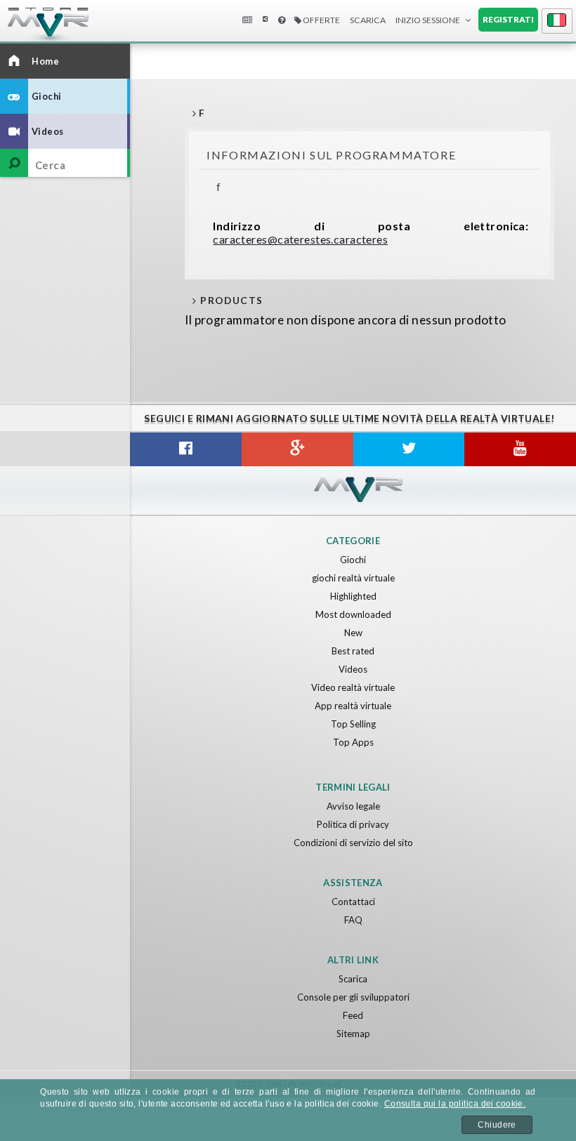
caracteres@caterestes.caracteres (300, 239)
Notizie (246, 20)
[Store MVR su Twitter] (409, 449)
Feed (353, 1015)
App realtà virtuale (353, 705)
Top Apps (353, 742)
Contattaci (353, 901)
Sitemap (353, 1033)
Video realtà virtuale (353, 687)
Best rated (353, 651)
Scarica (353, 978)
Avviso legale (353, 806)
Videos (353, 669)
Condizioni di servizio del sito (353, 842)
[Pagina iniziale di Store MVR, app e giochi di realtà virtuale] (34, 28)
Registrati (508, 19)
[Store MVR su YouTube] (520, 449)
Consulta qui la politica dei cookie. (455, 1104)
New (353, 632)
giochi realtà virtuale (353, 577)
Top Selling (353, 724)
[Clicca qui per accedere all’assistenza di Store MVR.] (281, 20)
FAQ (353, 919)
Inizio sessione (427, 20)
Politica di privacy (353, 824)
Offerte (320, 20)
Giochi (353, 559)
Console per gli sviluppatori (353, 997)
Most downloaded (353, 614)
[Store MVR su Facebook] (185, 449)
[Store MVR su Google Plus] (297, 449)
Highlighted (353, 596)
